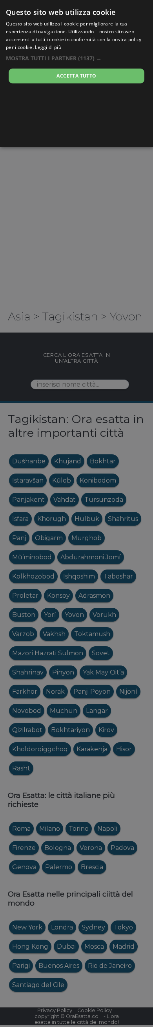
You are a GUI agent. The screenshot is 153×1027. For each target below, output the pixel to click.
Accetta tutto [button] (76, 75)
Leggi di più (48, 47)
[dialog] (76, 73)
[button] (76, 58)
